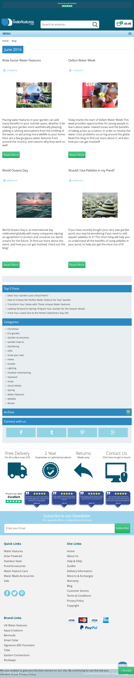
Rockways (10, 660)
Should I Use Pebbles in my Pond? (91, 170)
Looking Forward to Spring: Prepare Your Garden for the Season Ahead (46, 308)
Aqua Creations (13, 630)
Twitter (14, 593)
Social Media (14, 385)
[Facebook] (21, 432)
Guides (71, 566)
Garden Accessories (18, 337)
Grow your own (16, 355)
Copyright (73, 605)
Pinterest (22, 593)
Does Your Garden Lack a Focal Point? (28, 295)
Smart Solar (11, 640)
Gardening (13, 346)
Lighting (12, 368)
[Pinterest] (82, 432)
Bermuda (9, 635)
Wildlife (12, 398)
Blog (14, 40)
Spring (11, 390)
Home (5, 40)
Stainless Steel (13, 561)
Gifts (10, 350)
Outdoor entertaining (19, 372)
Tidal (7, 650)
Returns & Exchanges (80, 576)
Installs (11, 363)
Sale (6, 581)
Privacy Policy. (27, 674)
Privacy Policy (75, 601)
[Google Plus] (113, 432)
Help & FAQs (74, 561)
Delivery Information (79, 571)
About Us (72, 556)
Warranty (73, 581)
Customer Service (78, 591)
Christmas (13, 328)
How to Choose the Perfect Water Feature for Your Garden (39, 299)
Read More (11, 155)
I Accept (126, 670)
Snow (10, 381)
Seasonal (12, 377)
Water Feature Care (16, 571)
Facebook (7, 593)
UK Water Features (15, 625)
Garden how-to (16, 341)
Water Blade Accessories (19, 576)
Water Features (16, 394)
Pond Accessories (15, 566)
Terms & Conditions (79, 595)
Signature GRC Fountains (19, 645)
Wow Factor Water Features (21, 60)
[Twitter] (51, 432)
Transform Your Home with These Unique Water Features (39, 304)
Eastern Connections (17, 655)
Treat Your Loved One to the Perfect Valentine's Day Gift (38, 312)
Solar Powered (13, 556)
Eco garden (14, 333)
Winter (11, 403)
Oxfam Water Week (81, 60)
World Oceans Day (15, 170)
